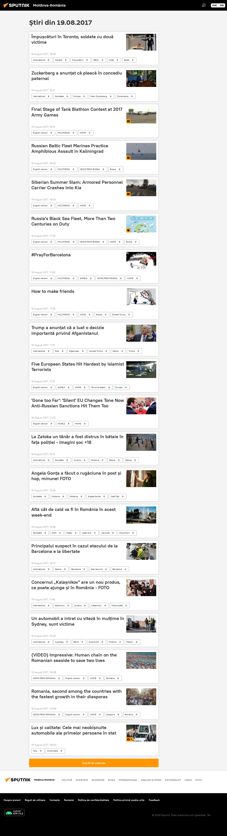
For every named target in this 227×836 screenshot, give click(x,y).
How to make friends (52, 291)
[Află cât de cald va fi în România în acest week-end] (141, 515)
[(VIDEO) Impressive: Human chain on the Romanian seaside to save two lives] (141, 660)
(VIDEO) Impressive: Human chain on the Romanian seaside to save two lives (74, 657)
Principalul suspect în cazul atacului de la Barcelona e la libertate (74, 548)
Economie (98, 779)
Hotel (111, 60)
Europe (118, 387)
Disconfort (124, 532)
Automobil (94, 642)
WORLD (83, 278)
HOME (83, 132)
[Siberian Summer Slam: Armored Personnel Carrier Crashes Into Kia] (141, 187)
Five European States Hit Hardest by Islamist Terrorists (77, 366)
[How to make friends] (141, 296)
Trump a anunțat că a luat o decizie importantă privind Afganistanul (67, 330)
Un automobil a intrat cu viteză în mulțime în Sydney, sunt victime (77, 621)
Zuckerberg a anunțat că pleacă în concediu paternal (76, 75)
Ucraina (77, 460)
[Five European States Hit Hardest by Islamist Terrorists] (141, 369)
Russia (113, 169)
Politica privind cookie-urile (129, 800)
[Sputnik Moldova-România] (17, 8)
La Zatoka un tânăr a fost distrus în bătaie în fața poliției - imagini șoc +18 (77, 439)
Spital (126, 60)
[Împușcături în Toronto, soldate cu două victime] (141, 42)
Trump (132, 351)
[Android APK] (14, 813)
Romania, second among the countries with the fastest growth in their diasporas (76, 693)
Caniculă (105, 532)
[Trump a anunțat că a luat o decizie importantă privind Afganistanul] (141, 333)
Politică (67, 779)
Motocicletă (117, 605)
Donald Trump (119, 314)
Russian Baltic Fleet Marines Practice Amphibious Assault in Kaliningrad (69, 148)
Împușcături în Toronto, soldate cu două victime (72, 39)
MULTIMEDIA (64, 132)
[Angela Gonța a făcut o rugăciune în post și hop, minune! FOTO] (141, 478)
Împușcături (78, 60)
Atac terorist (97, 569)
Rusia (111, 779)
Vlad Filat (114, 496)
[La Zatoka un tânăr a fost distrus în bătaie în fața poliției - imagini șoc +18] (141, 442)
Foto (35, 750)
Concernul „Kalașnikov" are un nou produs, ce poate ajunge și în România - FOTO (75, 584)
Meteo (69, 532)
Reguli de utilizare (35, 800)
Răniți (96, 60)
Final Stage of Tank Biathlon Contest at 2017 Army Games (76, 112)
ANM (54, 532)
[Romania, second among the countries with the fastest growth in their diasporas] (141, 696)
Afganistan (74, 351)
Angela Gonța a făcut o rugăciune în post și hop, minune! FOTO (76, 475)
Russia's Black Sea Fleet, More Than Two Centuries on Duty (73, 221)
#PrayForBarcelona (51, 255)
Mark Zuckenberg (98, 96)
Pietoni (129, 642)
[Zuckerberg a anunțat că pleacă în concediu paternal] (141, 78)
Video (188, 779)
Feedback (154, 800)
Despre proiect (12, 800)
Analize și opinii (151, 779)
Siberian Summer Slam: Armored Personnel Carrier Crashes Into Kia (77, 184)
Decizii (116, 351)
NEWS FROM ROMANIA (44, 678)
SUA (57, 351)
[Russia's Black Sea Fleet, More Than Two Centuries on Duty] (141, 224)
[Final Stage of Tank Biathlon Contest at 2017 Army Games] (141, 114)
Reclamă (69, 800)
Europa (77, 96)
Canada (58, 60)
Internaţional (39, 60)
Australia (59, 642)
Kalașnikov (96, 605)
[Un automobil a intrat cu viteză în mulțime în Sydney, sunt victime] (141, 624)
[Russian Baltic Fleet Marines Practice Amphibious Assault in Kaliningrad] (141, 151)
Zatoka (112, 460)
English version (40, 132)
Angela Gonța (94, 496)
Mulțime (113, 642)
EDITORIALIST (173, 779)
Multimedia (52, 750)
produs (77, 605)
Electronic (60, 605)
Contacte (55, 800)
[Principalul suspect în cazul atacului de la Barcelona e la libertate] (141, 551)
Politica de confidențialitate (93, 800)
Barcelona (76, 569)
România (110, 678)
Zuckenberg (122, 96)
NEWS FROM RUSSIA (90, 169)
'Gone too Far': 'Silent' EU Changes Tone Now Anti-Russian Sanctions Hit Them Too (77, 403)
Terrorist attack (98, 387)
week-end (86, 532)
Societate (59, 96)
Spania (58, 569)
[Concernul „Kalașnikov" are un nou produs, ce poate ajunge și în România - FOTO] (141, 587)
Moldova (95, 460)
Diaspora (110, 714)
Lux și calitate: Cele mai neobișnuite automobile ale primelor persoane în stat (73, 730)
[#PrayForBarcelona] (141, 260)
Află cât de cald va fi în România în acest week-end (73, 512)
